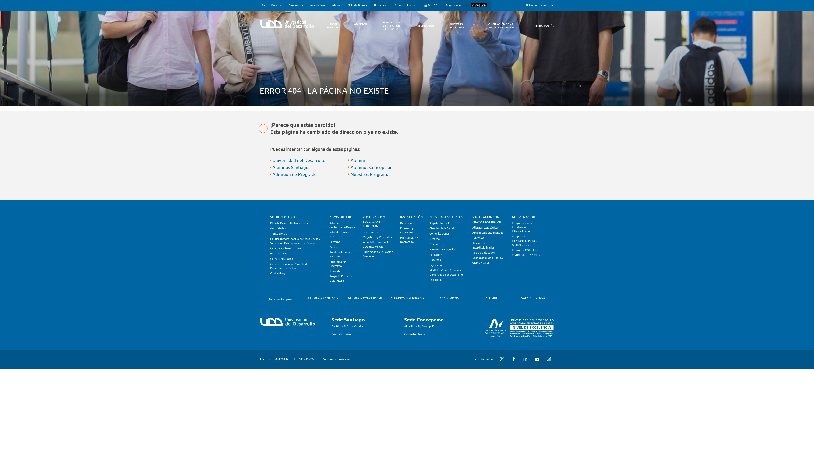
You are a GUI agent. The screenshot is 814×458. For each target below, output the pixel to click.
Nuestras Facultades (446, 217)
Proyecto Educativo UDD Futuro (341, 278)
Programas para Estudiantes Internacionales (522, 227)
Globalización (523, 217)
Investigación (411, 217)
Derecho (434, 238)
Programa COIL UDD (525, 250)
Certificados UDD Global (527, 255)
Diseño (433, 244)
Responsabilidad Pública (487, 258)
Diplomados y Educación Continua (378, 254)
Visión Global (480, 263)
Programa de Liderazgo (337, 264)
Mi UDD (432, 5)
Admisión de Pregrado (294, 174)
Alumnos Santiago (290, 167)
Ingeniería (435, 265)
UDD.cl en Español (537, 5)
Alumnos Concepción (372, 167)
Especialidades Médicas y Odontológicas (377, 244)
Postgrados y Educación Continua (374, 221)
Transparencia (278, 233)
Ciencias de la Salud (441, 228)
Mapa (348, 334)
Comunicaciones (439, 233)
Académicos (317, 5)
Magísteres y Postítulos (377, 237)
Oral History (277, 273)
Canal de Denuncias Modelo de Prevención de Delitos (289, 266)
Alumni (336, 5)
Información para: (271, 5)
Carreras (334, 241)
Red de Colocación (483, 252)
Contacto (337, 334)
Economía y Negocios (442, 249)
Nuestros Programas (371, 174)
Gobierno (435, 259)
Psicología (435, 279)
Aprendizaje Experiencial (487, 232)
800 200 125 (282, 359)
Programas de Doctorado (409, 240)
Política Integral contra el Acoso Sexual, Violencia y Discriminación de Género (295, 241)
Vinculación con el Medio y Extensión (487, 219)
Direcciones (407, 223)
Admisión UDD (340, 217)
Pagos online (454, 5)
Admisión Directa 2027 (340, 234)
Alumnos (294, 5)
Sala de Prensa (357, 5)
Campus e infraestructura (285, 248)
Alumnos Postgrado (407, 298)
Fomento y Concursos (406, 230)
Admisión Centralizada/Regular (342, 225)
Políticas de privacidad (336, 359)
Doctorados (370, 232)
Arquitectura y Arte (441, 223)
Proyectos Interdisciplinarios (483, 245)
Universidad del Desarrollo (298, 160)
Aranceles (335, 271)
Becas (333, 247)
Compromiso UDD (281, 258)
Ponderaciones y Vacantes (339, 254)
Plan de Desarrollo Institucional (289, 223)
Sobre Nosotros (283, 217)
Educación (435, 254)
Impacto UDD (278, 253)
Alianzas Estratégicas (485, 227)
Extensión (478, 238)
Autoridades (278, 228)
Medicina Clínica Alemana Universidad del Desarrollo (446, 272)
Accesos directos (405, 5)
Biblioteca (380, 5)
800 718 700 (306, 359)
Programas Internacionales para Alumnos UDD (524, 240)
